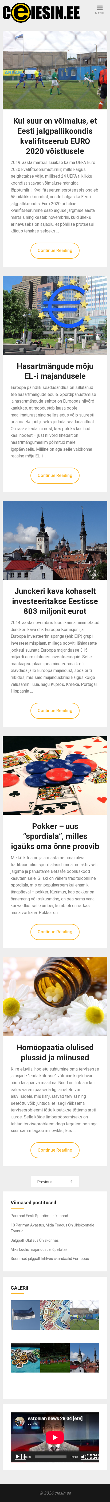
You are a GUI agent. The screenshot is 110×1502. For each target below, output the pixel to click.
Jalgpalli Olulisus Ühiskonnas (35, 1240)
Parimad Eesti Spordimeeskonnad (39, 1216)
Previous (44, 1182)
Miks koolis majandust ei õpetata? (39, 1249)
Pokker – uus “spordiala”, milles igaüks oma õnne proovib (55, 836)
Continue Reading (55, 250)
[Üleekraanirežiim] (95, 1456)
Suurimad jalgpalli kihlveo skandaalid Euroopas (50, 1258)
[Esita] (20, 1456)
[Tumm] (86, 1456)
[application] (55, 1437)
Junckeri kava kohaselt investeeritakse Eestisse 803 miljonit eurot (55, 601)
